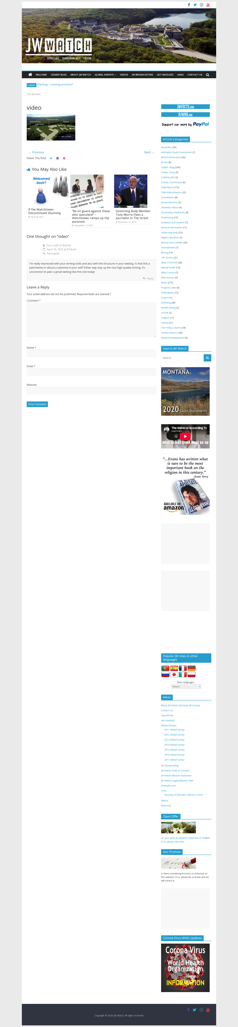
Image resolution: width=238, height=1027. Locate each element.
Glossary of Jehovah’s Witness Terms (183, 794)
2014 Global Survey (174, 744)
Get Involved (165, 74)
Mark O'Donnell (169, 262)
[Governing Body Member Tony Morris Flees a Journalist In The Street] (130, 176)
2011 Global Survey (174, 729)
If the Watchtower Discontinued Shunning (44, 211)
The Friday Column (171, 327)
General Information (171, 227)
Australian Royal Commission (176, 152)
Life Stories (167, 257)
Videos (124, 74)
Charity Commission (171, 182)
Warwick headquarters (172, 337)
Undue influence (169, 332)
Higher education (170, 237)
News (164, 282)
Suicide (164, 312)
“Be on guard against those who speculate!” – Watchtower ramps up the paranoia (91, 216)
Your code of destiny (58, 245)
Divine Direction (169, 202)
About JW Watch (80, 74)
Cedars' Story (168, 172)
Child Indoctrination (171, 192)
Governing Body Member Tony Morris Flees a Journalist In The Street (133, 214)
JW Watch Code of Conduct (175, 770)
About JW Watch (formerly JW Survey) (180, 705)
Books (164, 162)
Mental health (168, 267)
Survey (164, 322)
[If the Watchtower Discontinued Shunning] (48, 176)
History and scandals (172, 242)
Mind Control (168, 272)
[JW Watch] (119, 9)
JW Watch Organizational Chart (177, 780)
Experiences (167, 715)
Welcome (41, 74)
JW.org (164, 252)
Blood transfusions (171, 157)
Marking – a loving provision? (55, 85)
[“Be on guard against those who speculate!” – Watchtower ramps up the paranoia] (87, 176)
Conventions (167, 197)
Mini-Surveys (167, 277)
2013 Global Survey (174, 739)
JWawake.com (168, 785)
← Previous (36, 152)
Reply (150, 278)
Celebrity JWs (168, 177)
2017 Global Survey (174, 759)
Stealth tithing (168, 307)
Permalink (53, 253)
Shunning (166, 302)
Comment (34, 300)
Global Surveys (104, 74)
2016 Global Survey (174, 754)
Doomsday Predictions (173, 212)
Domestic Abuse (169, 207)
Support (165, 317)
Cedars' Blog (167, 167)
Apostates (166, 147)
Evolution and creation (173, 222)
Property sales (168, 287)
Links (180, 74)
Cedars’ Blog (59, 74)
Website (32, 385)
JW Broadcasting (142, 74)
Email (31, 366)
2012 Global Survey (174, 734)
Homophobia (168, 247)
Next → (149, 152)
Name (31, 347)
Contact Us (194, 74)
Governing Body (169, 232)
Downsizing (167, 217)
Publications (167, 292)
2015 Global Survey (174, 749)
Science (165, 297)
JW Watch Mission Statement (176, 775)
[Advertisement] (185, 543)
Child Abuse (167, 187)
